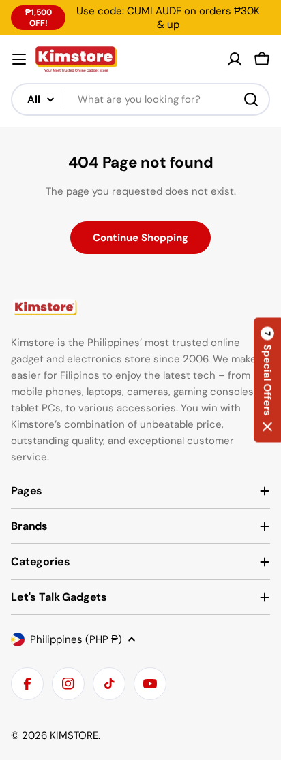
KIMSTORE (74, 735)
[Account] (234, 59)
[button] (267, 380)
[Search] (251, 99)
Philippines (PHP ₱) (76, 639)
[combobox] (140, 99)
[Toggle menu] (19, 59)
